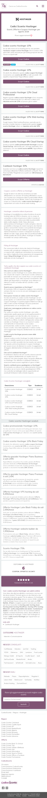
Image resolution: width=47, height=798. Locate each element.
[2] (21, 580)
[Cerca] (37, 6)
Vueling (33, 649)
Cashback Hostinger (12, 624)
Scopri (23, 59)
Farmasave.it (8, 663)
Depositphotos (24, 676)
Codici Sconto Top (8, 745)
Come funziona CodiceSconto (12, 766)
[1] (18, 580)
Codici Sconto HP (7, 726)
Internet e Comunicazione (13, 636)
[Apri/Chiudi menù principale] (43, 6)
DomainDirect (22, 683)
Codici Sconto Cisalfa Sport (11, 725)
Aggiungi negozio (7, 774)
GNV (21, 652)
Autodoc (18, 649)
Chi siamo (5, 764)
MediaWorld (20, 659)
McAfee (36, 680)
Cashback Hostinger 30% (15, 166)
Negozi (15, 712)
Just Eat (25, 649)
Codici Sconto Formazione (10, 757)
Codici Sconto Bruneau (9, 732)
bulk (38, 656)
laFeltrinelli (19, 663)
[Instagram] (6, 787)
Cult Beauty (8, 649)
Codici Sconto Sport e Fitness (11, 753)
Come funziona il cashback (11, 770)
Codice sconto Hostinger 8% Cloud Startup (23, 141)
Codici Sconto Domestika (10, 734)
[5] (28, 580)
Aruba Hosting (9, 683)
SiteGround (18, 680)
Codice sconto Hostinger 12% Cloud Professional (20, 93)
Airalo (30, 659)
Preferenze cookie (34, 796)
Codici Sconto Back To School (12, 744)
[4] (26, 580)
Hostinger (23, 712)
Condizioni (10, 796)
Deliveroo (14, 652)
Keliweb (7, 676)
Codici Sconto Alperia (9, 730)
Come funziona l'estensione (11, 768)
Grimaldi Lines (31, 663)
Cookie (24, 796)
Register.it (35, 676)
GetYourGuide (9, 659)
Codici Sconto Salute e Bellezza (12, 747)
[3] (23, 580)
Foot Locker (38, 652)
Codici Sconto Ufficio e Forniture (12, 755)
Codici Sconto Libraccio (9, 736)
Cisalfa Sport (30, 656)
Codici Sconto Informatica (10, 751)
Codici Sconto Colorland (10, 723)
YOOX (6, 652)
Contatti (4, 778)
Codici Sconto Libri (8, 749)
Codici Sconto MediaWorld (11, 728)
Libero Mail (8, 680)
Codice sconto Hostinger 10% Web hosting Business (23, 118)
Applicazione (6, 776)
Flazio (14, 676)
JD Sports (19, 656)
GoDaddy (28, 680)
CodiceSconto (6, 712)
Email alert (5, 772)
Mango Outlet (9, 656)
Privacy (18, 796)
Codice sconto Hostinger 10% (17, 45)
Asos (40, 663)
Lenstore (29, 652)
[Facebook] (3, 787)
